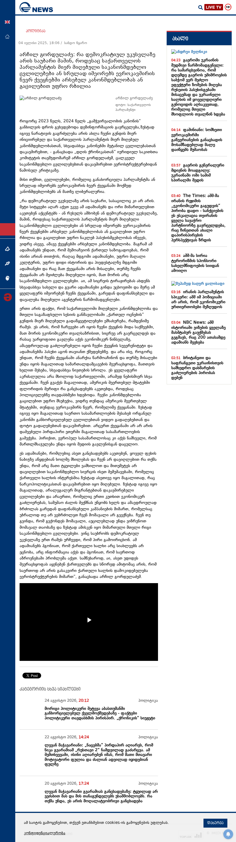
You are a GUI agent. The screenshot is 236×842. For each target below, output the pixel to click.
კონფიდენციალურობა (44, 833)
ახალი (180, 38)
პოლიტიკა (35, 31)
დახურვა (215, 823)
